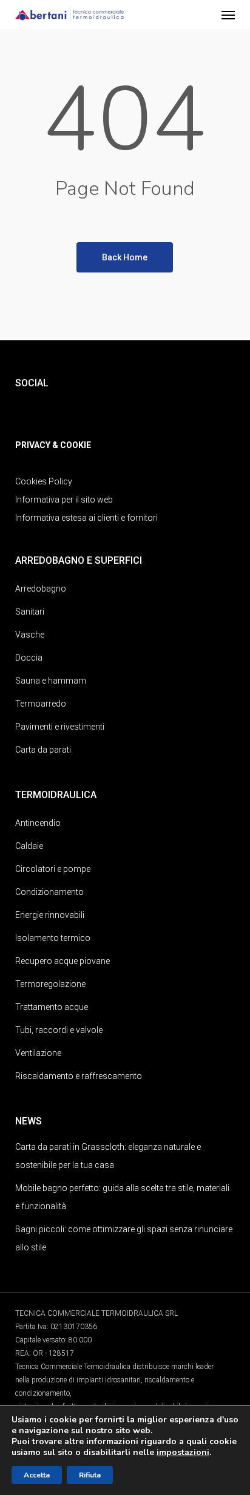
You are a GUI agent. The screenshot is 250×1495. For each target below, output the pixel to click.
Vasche (29, 634)
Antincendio (38, 823)
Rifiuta (90, 1475)
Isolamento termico (52, 938)
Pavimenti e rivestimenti (59, 726)
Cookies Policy (43, 481)
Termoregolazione (50, 984)
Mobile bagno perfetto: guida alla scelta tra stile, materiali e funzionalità (122, 1197)
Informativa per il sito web (64, 499)
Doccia (28, 657)
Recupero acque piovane (62, 961)
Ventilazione (38, 1053)
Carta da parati (43, 749)
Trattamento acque (51, 1007)
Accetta (37, 1475)
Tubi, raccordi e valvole (59, 1030)
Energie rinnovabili (49, 915)
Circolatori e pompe (52, 869)
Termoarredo (40, 703)
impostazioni (183, 1452)
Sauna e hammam (50, 680)
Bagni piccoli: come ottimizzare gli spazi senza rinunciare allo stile (123, 1238)
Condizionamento (49, 892)
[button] (228, 14)
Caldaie (29, 846)
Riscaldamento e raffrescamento (78, 1076)
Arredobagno (40, 588)
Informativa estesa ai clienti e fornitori (86, 518)
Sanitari (29, 611)
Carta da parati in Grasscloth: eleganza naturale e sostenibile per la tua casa (108, 1156)
